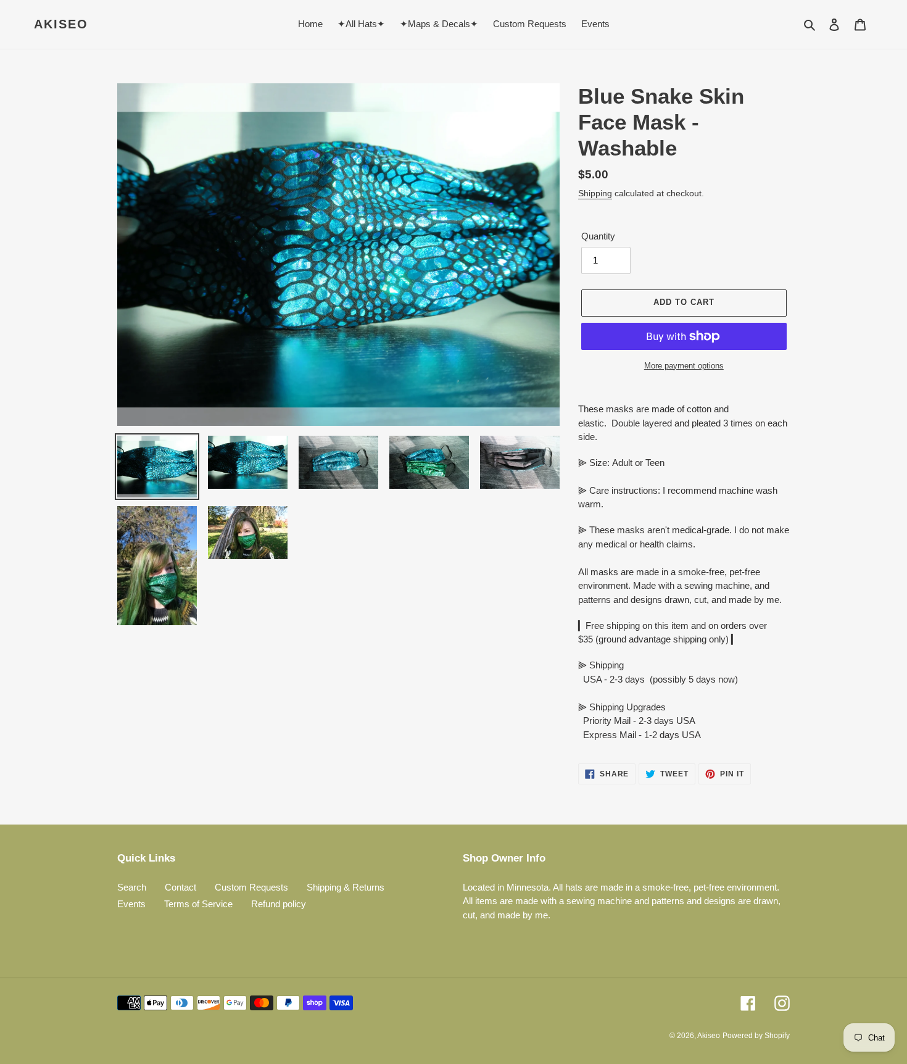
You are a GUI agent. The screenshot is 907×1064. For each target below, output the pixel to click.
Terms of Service (198, 904)
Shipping (595, 193)
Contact (180, 887)
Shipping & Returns (345, 887)
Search (131, 887)
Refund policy (278, 904)
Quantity (598, 236)
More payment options (684, 365)
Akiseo (61, 24)
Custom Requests (251, 887)
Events (131, 904)
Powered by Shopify (756, 1035)
